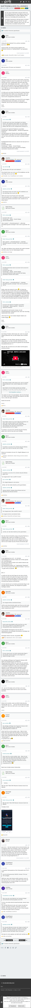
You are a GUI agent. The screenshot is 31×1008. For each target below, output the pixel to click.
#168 (28, 597)
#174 (29, 750)
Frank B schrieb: (6, 753)
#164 (28, 467)
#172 (28, 701)
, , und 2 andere (13, 175)
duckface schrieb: (7, 924)
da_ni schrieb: (6, 479)
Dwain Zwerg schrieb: (7, 239)
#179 (28, 892)
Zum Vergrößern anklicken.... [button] (15, 392)
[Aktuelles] (26, 2)
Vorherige (9, 940)
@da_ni (3, 572)
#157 (28, 212)
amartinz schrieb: (6, 188)
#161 (29, 377)
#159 (28, 262)
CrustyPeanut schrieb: (8, 895)
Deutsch (9, 996)
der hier (23, 83)
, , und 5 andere (14, 55)
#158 (28, 236)
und (7, 252)
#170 (28, 647)
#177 (29, 845)
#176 (28, 797)
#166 (28, 526)
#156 (28, 186)
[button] (2, 2)
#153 (28, 77)
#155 (28, 164)
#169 (28, 618)
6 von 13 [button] (16, 940)
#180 (28, 921)
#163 (28, 441)
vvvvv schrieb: (6, 119)
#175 (28, 777)
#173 (28, 720)
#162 (28, 416)
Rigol (2, 986)
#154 (28, 116)
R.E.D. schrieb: (6, 215)
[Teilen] (26, 41)
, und (11, 516)
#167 (28, 556)
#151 (29, 41)
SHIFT (3, 996)
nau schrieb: (5, 166)
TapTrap (15, 704)
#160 (28, 332)
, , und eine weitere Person (15, 456)
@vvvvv (11, 343)
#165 (28, 505)
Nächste (21, 940)
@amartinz (3, 44)
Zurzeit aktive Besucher (8, 983)
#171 (29, 686)
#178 (28, 868)
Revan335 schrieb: (7, 621)
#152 (28, 65)
